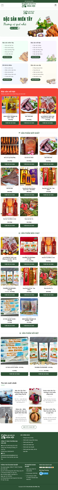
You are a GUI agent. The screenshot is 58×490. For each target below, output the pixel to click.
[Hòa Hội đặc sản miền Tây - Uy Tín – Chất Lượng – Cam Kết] (29, 5)
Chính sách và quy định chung (30, 440)
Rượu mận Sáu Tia (29, 219)
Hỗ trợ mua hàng (29, 1)
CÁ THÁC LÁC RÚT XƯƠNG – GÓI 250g (9, 319)
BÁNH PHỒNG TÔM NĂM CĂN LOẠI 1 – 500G (10, 117)
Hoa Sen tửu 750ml (29, 157)
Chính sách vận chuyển (28, 447)
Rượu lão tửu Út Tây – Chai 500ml (48, 189)
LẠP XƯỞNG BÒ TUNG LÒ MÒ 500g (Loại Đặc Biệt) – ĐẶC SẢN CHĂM (47, 117)
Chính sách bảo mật (28, 442)
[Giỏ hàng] (55, 5)
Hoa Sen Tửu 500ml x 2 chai (9, 219)
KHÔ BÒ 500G (10, 188)
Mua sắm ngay (7, 57)
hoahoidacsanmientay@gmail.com (9, 455)
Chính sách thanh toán (28, 444)
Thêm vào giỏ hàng (10, 123)
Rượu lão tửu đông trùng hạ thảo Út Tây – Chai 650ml (29, 189)
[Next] (56, 111)
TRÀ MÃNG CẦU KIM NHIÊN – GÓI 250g (9, 289)
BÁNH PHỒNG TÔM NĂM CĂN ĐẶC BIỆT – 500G (29, 319)
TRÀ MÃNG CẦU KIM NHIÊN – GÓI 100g (29, 258)
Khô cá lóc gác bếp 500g (9, 157)
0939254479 (10, 451)
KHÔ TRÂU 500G (29, 116)
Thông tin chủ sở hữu (28, 437)
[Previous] (2, 111)
